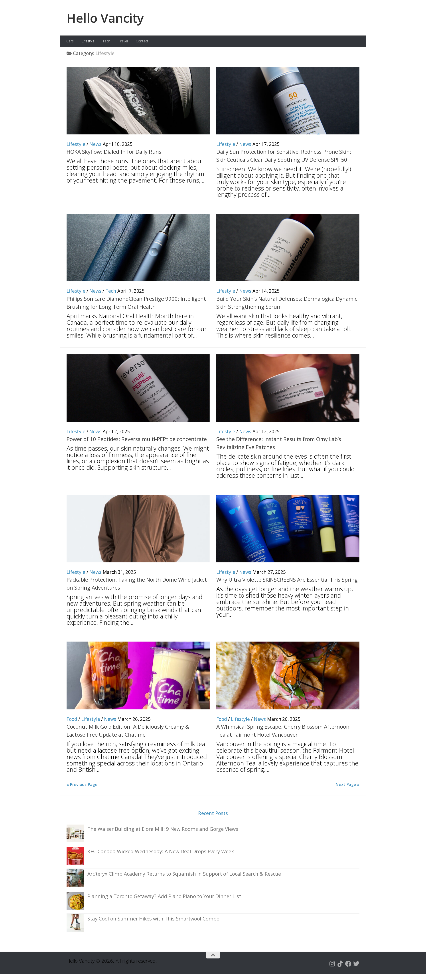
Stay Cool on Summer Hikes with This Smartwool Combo (153, 918)
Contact (142, 41)
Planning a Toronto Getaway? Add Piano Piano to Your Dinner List (164, 896)
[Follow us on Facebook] (348, 964)
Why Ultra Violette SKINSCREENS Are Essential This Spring (287, 579)
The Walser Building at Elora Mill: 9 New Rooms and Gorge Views (162, 828)
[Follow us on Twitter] (356, 964)
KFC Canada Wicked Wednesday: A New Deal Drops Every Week (160, 851)
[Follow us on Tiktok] (340, 964)
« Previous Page (82, 784)
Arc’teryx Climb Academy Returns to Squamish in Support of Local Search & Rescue (184, 873)
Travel (123, 41)
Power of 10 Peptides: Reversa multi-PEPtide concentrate (137, 439)
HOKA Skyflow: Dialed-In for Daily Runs (114, 151)
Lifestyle (88, 41)
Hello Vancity (105, 17)
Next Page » (347, 784)
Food (72, 719)
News (95, 144)
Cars (70, 41)
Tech (106, 41)
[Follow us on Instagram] (332, 964)
